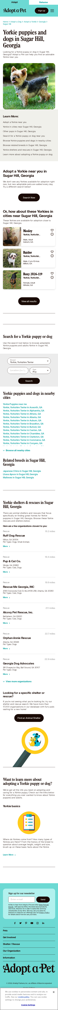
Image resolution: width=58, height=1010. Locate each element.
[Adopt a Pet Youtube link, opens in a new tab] (32, 923)
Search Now (29, 197)
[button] (52, 230)
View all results (29, 301)
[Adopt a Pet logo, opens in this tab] (29, 971)
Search (29, 381)
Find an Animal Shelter (29, 718)
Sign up (41, 10)
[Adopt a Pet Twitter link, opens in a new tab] (21, 923)
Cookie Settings (28, 1005)
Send (43, 899)
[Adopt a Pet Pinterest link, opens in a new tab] (27, 923)
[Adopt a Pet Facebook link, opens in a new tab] (15, 923)
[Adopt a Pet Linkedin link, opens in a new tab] (43, 923)
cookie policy (23, 997)
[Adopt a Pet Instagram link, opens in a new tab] (38, 923)
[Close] (54, 992)
